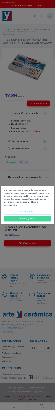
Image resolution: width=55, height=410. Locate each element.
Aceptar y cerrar (27, 218)
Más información (27, 211)
